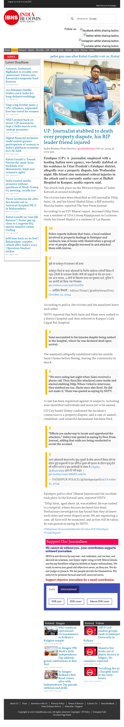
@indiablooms (86, 149)
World (54, 50)
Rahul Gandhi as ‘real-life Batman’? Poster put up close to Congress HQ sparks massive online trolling (22, 223)
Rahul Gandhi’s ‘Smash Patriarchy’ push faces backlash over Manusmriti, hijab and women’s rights (21, 165)
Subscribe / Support (74, 706)
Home (7, 50)
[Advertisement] (22, 366)
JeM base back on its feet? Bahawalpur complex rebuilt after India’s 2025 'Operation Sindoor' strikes (22, 245)
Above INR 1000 (99, 601)
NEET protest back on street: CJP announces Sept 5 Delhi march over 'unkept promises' (21, 125)
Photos (84, 50)
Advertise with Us (39, 703)
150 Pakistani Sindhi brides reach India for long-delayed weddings (20, 93)
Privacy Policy (57, 703)
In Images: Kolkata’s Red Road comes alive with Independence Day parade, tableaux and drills (61, 680)
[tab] (52, 589)
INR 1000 (75, 601)
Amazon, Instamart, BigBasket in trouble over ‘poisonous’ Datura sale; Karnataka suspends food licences (22, 75)
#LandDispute (52, 533)
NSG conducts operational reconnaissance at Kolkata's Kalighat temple (61, 634)
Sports (31, 50)
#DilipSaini (50, 529)
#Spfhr (95, 467)
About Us (14, 703)
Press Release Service (51, 706)
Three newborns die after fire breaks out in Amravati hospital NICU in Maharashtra (22, 204)
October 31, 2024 (60, 295)
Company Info (99, 712)
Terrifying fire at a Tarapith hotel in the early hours (108, 673)
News (14, 50)
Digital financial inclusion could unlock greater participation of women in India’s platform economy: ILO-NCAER (22, 144)
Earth (60, 50)
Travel (76, 50)
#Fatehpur (102, 529)
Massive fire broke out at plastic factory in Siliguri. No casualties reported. (101, 654)
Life (47, 50)
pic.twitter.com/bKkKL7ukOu (67, 474)
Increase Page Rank (62, 715)
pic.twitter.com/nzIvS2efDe (66, 285)
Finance (22, 50)
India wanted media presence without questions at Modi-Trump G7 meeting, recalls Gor (22, 186)
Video (91, 50)
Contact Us (92, 703)
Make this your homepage (106, 6)
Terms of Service (75, 703)
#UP (93, 529)
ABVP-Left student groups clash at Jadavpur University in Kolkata (101, 634)
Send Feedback (107, 703)
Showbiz (40, 50)
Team (24, 703)
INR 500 (57, 601)
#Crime (85, 529)
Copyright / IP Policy (80, 712)
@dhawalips (56, 471)
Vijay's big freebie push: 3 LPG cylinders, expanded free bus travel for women (22, 108)
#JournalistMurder (69, 529)
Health (68, 50)
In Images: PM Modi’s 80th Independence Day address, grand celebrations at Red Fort (60, 656)
